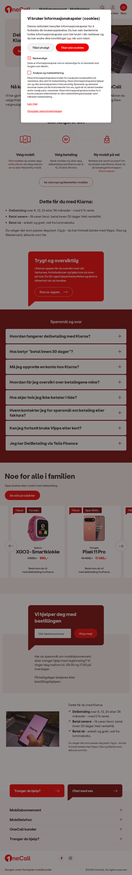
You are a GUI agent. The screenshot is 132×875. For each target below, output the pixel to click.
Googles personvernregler (44, 111)
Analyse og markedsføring (48, 72)
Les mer (32, 103)
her (69, 38)
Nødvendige (40, 58)
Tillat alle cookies (72, 47)
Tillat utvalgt (40, 47)
